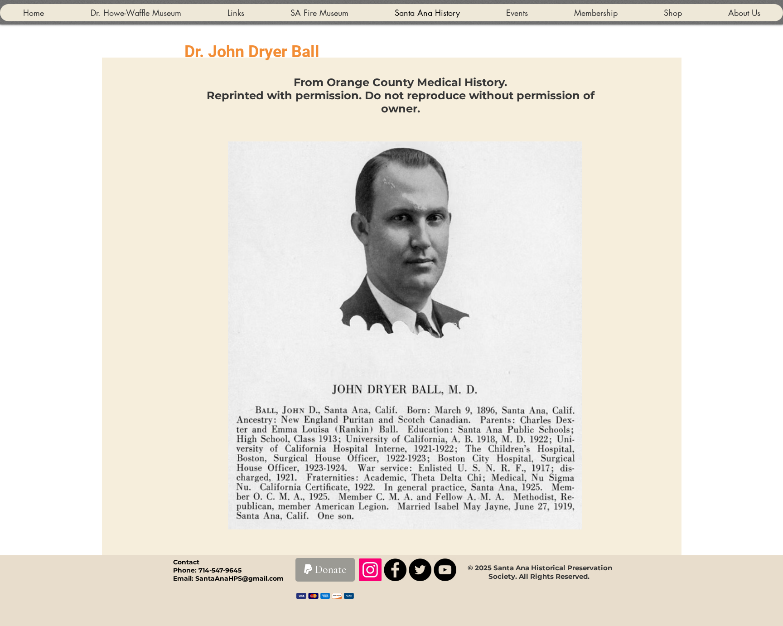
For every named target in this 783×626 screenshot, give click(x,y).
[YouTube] (445, 569)
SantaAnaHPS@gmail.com (239, 578)
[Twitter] (420, 569)
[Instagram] (370, 569)
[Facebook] (395, 569)
